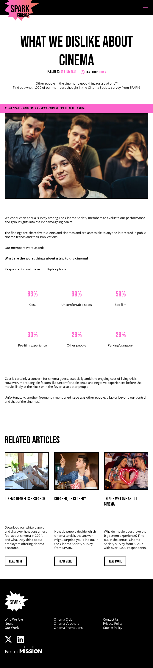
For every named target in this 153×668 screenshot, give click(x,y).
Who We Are (14, 619)
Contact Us (111, 619)
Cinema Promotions (68, 627)
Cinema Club (63, 619)
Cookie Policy (112, 627)
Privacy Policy (113, 623)
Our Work (12, 627)
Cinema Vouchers (66, 623)
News (9, 623)
